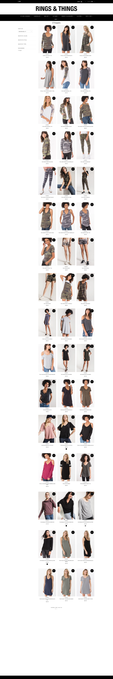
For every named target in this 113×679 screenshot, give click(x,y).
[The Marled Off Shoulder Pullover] (85, 506)
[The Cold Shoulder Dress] (66, 322)
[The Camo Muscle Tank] (66, 181)
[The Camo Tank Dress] (85, 287)
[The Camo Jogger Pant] (85, 145)
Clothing (79, 16)
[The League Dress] (66, 467)
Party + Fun (88, 16)
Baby (56, 19)
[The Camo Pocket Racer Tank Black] (66, 216)
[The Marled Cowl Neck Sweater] (47, 506)
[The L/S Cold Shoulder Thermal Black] (85, 429)
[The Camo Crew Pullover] (47, 145)
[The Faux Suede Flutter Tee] (47, 429)
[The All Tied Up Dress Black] (66, 39)
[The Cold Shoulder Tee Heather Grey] (47, 358)
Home (89, 22)
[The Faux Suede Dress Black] (66, 393)
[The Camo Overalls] (85, 181)
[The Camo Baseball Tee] (66, 75)
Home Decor (37, 16)
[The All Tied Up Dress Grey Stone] (47, 75)
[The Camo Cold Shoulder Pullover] (85, 110)
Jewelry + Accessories (67, 16)
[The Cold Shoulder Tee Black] (85, 322)
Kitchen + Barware (25, 16)
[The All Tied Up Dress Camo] (85, 39)
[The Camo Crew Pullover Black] (66, 145)
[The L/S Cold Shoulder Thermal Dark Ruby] (47, 467)
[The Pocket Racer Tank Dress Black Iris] (47, 582)
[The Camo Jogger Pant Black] (47, 181)
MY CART (91, 1)
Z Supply (20, 50)
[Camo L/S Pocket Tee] (47, 39)
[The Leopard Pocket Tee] (85, 467)
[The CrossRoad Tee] (47, 393)
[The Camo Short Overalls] (66, 287)
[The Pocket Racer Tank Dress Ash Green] (66, 544)
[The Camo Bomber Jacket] (66, 110)
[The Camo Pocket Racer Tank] (47, 216)
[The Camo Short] (66, 251)
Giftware (55, 16)
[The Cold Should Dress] (47, 322)
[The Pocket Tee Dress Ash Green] (66, 582)
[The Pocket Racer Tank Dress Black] (85, 544)
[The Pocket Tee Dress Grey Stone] (85, 582)
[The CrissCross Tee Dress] (66, 358)
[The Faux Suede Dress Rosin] (85, 393)
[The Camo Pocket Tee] (85, 216)
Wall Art (46, 16)
